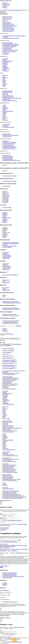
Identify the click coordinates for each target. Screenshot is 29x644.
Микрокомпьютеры (4, 545)
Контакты (5, 7)
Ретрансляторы (6, 282)
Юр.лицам (5, 330)
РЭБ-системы (24, 545)
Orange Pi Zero (6, 258)
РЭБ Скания (5, 198)
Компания (5, 2)
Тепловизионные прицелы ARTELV (11, 320)
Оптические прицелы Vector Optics (11, 315)
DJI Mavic (5, 212)
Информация (7, 345)
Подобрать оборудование (6, 500)
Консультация (3, 334)
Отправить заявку (4, 643)
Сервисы (5, 6)
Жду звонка (3, 521)
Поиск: (1, 326)
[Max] (2, 567)
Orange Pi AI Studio (7, 256)
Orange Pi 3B (6, 252)
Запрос (1, 636)
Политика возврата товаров (9, 574)
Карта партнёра (3, 637)
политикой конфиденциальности (14, 520)
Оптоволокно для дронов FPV (10, 245)
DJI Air (4, 216)
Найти (19, 540)
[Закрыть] (4, 342)
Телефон (2, 514)
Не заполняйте (3, 519)
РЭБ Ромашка (6, 196)
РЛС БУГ (5, 165)
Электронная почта (4, 633)
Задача (1, 517)
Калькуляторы (11, 546)
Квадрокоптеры (12, 545)
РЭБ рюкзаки (6, 197)
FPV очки (5, 244)
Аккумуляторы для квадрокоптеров (11, 243)
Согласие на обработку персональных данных (13, 576)
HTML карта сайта (7, 577)
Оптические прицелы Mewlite (9, 314)
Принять (8, 617)
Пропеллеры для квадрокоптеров (10, 242)
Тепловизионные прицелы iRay (10, 322)
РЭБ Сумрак (5, 201)
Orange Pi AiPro (6, 257)
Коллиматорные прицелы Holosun (10, 301)
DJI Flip (4, 218)
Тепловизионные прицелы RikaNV (11, 323)
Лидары (18, 545)
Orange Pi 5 (5, 253)
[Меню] (0, 337)
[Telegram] (0, 567)
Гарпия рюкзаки (6, 186)
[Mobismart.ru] (2, 337)
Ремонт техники (6, 4)
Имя (1, 513)
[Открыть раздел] (13, 348)
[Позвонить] (1, 609)
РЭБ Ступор (5, 199)
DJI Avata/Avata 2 (7, 217)
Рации (4, 281)
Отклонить (3, 617)
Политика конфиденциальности (10, 572)
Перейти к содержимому (5, 0)
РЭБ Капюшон (6, 195)
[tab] (16, 16)
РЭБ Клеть (5, 191)
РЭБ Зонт (5, 193)
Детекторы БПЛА (4, 546)
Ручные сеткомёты (7, 207)
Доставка (5, 328)
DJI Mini (5, 221)
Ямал (4, 296)
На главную (3, 541)
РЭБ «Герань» (6, 192)
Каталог (2, 345)
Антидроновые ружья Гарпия (9, 175)
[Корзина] (3, 340)
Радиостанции (6, 280)
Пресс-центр (5, 5)
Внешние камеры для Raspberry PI (10, 274)
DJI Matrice (5, 213)
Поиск (3, 540)
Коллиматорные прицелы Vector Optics (12, 302)
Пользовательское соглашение (10, 575)
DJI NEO (5, 222)
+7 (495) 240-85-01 (4, 528)
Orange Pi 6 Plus (6, 254)
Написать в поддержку (12, 541)
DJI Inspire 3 (5, 219)
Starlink (4, 295)
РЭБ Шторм (5, 202)
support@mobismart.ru (5, 590)
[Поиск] (1, 340)
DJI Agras (5, 215)
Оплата (4, 329)
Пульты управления (7, 247)
